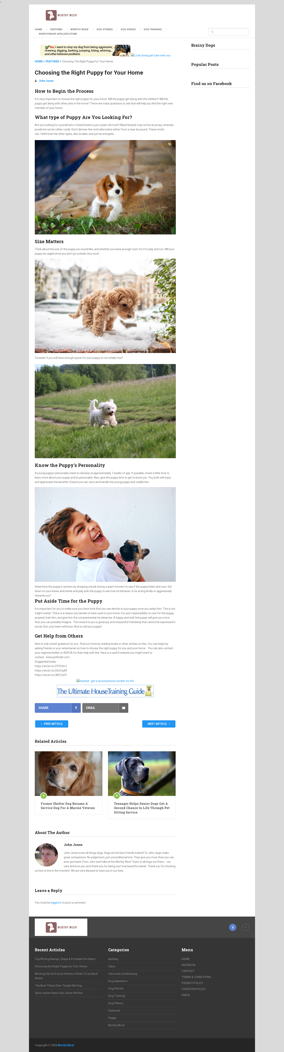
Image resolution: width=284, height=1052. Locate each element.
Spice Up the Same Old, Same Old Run (59, 992)
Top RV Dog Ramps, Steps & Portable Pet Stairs (65, 959)
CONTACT (188, 971)
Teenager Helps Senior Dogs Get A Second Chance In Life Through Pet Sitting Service (142, 807)
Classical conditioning (122, 973)
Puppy (112, 1017)
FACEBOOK (189, 965)
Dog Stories (105, 29)
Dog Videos (128, 29)
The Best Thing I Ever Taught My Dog (58, 985)
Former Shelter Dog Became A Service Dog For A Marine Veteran (68, 805)
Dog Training (153, 29)
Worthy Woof (79, 29)
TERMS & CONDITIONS (196, 977)
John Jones (46, 80)
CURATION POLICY (194, 989)
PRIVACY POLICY (192, 983)
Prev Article (53, 723)
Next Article (157, 723)
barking (113, 959)
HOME (38, 29)
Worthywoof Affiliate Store (58, 33)
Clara (111, 966)
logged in (56, 902)
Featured (56, 29)
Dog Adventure (117, 981)
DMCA (186, 995)
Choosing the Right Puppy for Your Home (61, 966)
